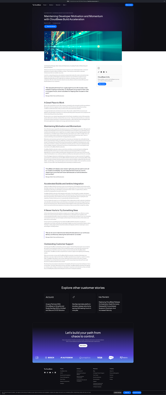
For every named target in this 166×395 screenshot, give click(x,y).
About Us (112, 371)
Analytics (62, 383)
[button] (45, 5)
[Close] (163, 392)
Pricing (111, 379)
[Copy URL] (98, 72)
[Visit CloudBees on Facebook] (45, 372)
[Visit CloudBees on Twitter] (52, 372)
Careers (111, 377)
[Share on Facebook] (104, 72)
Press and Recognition (114, 373)
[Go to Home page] (37, 5)
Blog (94, 371)
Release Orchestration (64, 381)
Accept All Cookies (137, 392)
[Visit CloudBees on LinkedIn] (55, 372)
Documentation (96, 379)
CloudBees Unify (63, 371)
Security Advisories (97, 377)
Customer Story (48, 12)
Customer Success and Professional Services (98, 384)
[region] (83, 392)
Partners (111, 375)
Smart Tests (62, 379)
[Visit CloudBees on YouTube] (50, 372)
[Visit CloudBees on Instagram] (47, 372)
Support (94, 381)
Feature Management (64, 377)
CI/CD (61, 373)
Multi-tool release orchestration (80, 377)
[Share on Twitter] (106, 72)
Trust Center (95, 375)
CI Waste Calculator (97, 386)
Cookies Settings (117, 392)
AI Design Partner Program (98, 373)
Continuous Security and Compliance (82, 380)
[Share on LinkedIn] (101, 72)
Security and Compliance (65, 375)
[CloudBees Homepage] (48, 369)
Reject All (127, 392)
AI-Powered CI (80, 371)
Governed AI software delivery (81, 374)
